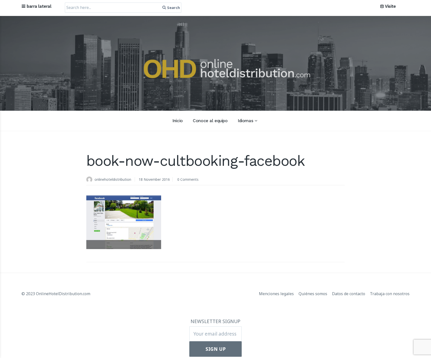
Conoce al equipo (210, 120)
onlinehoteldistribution (113, 179)
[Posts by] (90, 180)
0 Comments (188, 179)
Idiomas (245, 120)
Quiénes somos (313, 293)
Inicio (177, 120)
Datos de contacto (349, 293)
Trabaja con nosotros (390, 293)
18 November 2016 (154, 179)
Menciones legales (277, 293)
